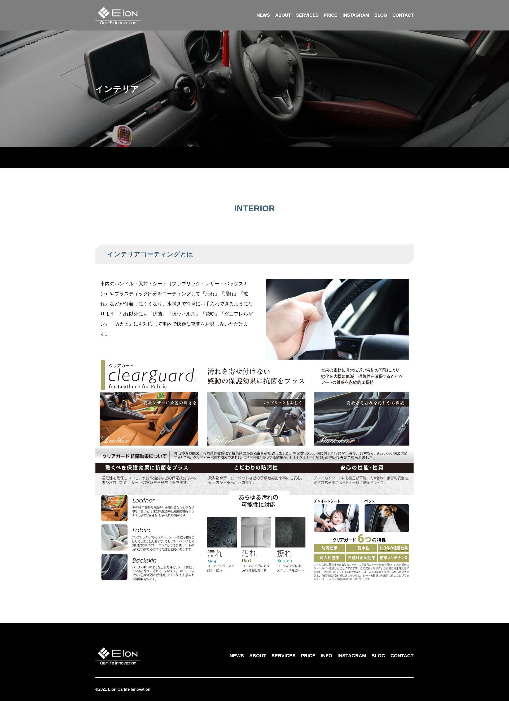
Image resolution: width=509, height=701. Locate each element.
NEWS (263, 15)
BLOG (380, 15)
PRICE (330, 15)
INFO (326, 655)
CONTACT (403, 15)
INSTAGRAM (356, 15)
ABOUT (283, 15)
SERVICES (307, 15)
